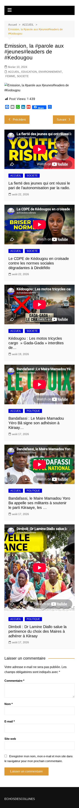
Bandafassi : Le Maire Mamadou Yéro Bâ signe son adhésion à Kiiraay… (36, 423)
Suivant (61, 119)
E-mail (9, 721)
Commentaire (14, 680)
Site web (10, 738)
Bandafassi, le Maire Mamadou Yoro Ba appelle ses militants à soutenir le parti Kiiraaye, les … (39, 503)
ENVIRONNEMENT (50, 71)
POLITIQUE (33, 410)
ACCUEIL (14, 71)
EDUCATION (29, 71)
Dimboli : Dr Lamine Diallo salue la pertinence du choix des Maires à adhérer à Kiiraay (37, 631)
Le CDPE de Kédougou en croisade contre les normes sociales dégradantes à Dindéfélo (38, 263)
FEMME (10, 76)
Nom (8, 704)
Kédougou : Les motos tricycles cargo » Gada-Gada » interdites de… (36, 343)
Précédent (19, 119)
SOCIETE (23, 76)
